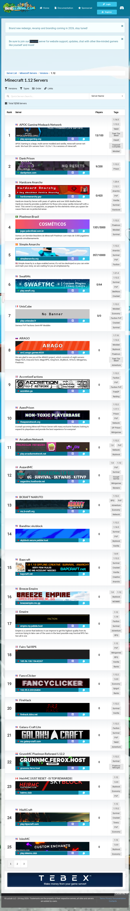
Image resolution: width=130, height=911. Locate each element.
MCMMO (116, 602)
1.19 (116, 617)
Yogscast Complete (116, 146)
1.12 (119, 463)
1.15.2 (116, 808)
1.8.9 (116, 554)
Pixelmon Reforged (116, 767)
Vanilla (116, 200)
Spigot (116, 688)
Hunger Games (116, 478)
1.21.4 (116, 273)
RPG (112, 501)
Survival (116, 205)
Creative (116, 577)
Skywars (116, 488)
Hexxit (116, 140)
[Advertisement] (65, 59)
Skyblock (116, 349)
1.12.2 (116, 124)
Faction (116, 264)
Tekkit (116, 129)
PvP (116, 196)
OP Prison (116, 428)
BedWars (116, 292)
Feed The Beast (116, 135)
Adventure (116, 365)
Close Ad (120, 893)
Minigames (116, 432)
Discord (34, 41)
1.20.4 (116, 182)
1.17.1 (116, 409)
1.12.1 (116, 186)
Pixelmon (116, 225)
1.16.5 (116, 120)
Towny (116, 823)
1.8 (112, 445)
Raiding (116, 396)
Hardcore (116, 210)
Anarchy (116, 191)
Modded (116, 151)
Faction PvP (116, 318)
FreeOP (116, 392)
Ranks (116, 667)
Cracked (116, 296)
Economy (116, 314)
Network (116, 423)
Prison (116, 169)
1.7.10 (116, 335)
